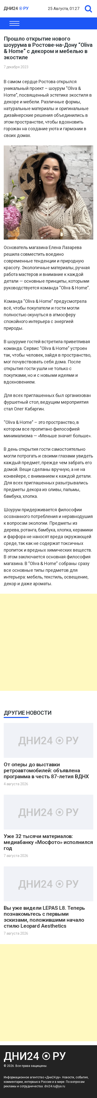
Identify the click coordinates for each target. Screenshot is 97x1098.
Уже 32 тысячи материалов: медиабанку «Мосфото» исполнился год (48, 842)
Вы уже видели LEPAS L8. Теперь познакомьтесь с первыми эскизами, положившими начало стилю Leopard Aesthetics (44, 917)
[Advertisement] (48, 642)
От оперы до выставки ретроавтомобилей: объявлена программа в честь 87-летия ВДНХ (46, 770)
